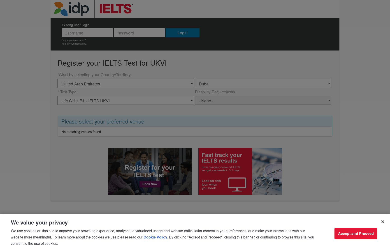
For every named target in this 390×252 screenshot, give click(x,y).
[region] (195, 233)
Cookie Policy (155, 237)
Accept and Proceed (356, 233)
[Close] (383, 222)
